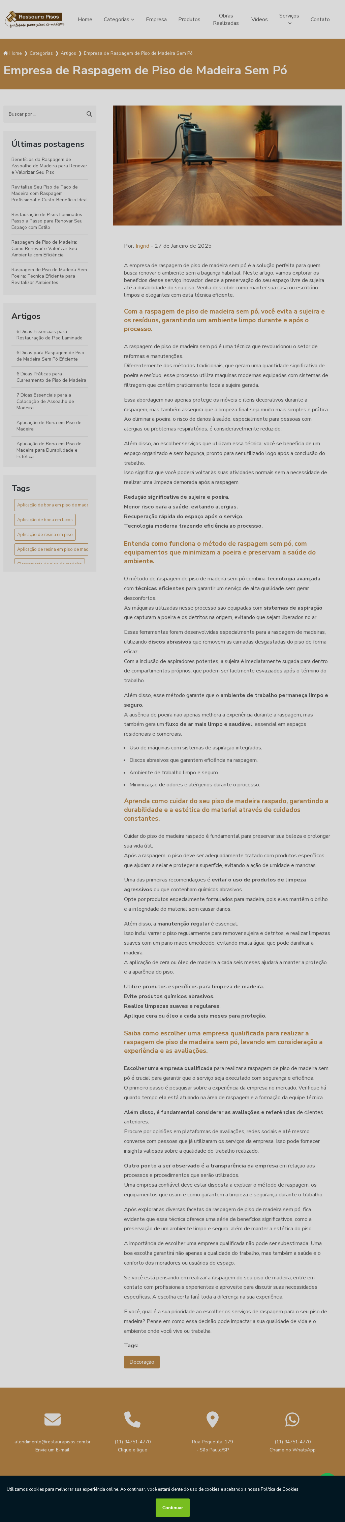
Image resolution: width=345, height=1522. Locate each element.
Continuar (172, 1507)
